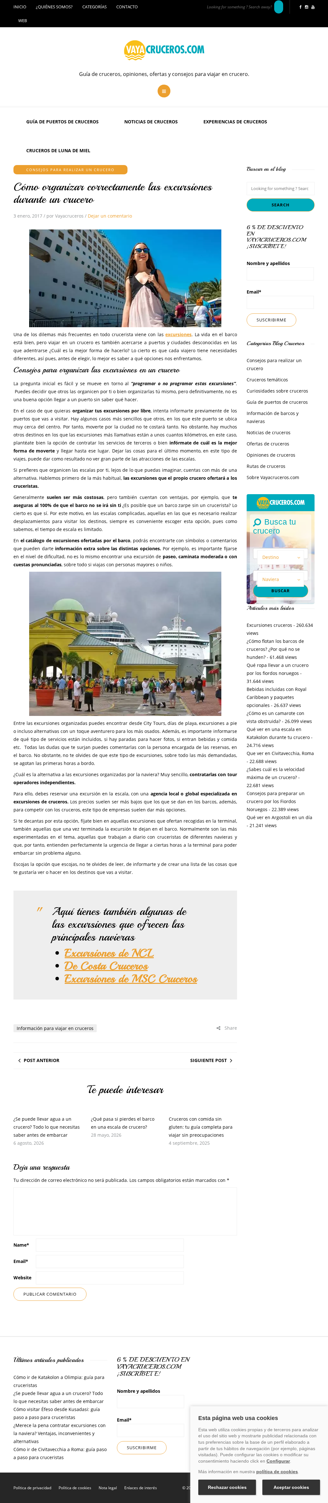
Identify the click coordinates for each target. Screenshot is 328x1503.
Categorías (94, 7)
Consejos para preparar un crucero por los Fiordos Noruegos (276, 801)
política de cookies (277, 1471)
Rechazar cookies (227, 1487)
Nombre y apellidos (268, 263)
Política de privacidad (32, 1488)
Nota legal (108, 1488)
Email (20, 1261)
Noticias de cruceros (151, 122)
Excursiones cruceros (269, 625)
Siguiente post (208, 1060)
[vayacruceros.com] (281, 502)
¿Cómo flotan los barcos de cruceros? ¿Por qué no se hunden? (275, 649)
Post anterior (41, 1060)
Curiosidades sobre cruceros (277, 391)
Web (22, 20)
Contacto (127, 7)
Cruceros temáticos (267, 380)
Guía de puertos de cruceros (62, 122)
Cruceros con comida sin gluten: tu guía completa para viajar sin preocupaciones (201, 1127)
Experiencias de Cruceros (235, 122)
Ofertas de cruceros (268, 444)
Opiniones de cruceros (271, 455)
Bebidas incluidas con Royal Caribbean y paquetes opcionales (277, 697)
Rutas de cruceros (266, 466)
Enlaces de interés (140, 1488)
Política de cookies (75, 1488)
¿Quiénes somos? (54, 7)
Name (21, 1245)
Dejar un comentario (110, 216)
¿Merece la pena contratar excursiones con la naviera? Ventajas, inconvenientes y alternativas (59, 1433)
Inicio (19, 7)
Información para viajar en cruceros (55, 1028)
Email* (254, 292)
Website (22, 1278)
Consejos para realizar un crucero (70, 169)
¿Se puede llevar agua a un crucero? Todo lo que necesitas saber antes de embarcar (46, 1127)
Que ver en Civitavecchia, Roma (280, 753)
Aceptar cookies (291, 1487)
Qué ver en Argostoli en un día (279, 817)
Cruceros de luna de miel (58, 150)
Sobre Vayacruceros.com (273, 477)
